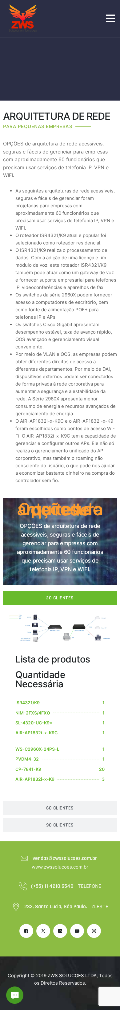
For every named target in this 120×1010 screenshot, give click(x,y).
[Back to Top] (107, 1000)
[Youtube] (77, 931)
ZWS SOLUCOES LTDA (72, 975)
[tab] (60, 598)
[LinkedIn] (60, 931)
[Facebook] (26, 931)
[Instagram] (94, 931)
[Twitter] (43, 931)
